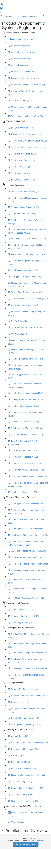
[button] (1, 5)
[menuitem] (1, 9)
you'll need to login (36, 840)
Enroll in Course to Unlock (25, 844)
